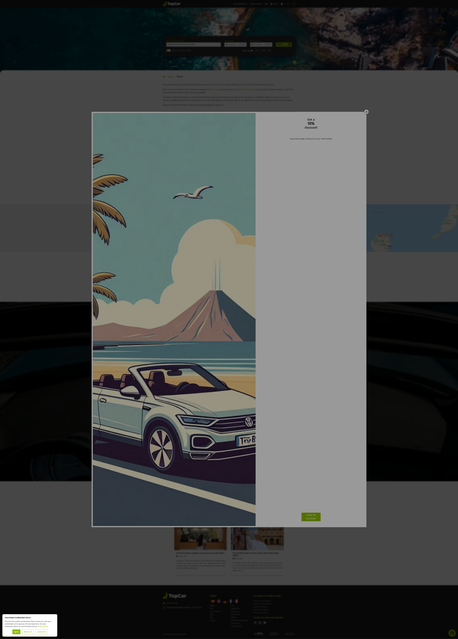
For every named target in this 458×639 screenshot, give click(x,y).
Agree (16, 632)
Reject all (28, 632)
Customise (41, 632)
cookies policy (43, 626)
